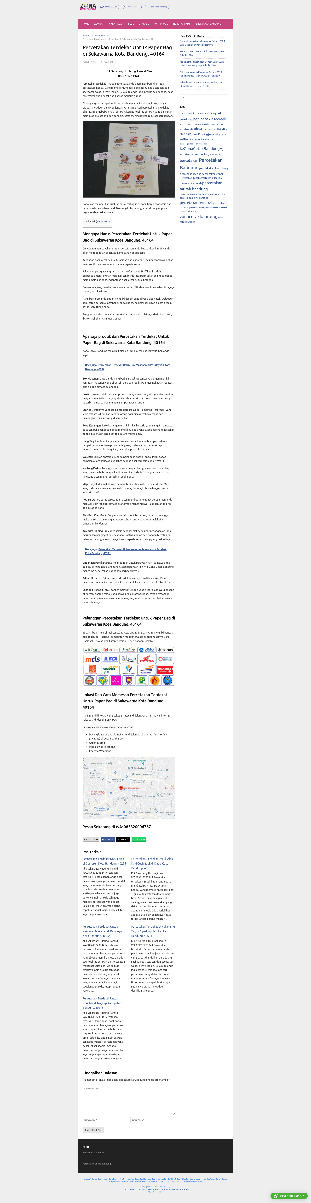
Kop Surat (156, 1179)
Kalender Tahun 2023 (194, 1181)
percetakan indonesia (210, 178)
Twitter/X (124, 839)
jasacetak (218, 119)
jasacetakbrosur (186, 124)
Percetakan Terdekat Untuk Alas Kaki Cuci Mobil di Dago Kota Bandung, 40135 (152, 863)
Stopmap (147, 1179)
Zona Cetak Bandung (162, 1187)
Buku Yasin (171, 1181)
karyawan (199, 144)
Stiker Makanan (141, 1181)
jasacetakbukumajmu (201, 124)
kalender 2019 (208, 139)
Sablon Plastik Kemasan (156, 1181)
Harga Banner (114, 1181)
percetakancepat (190, 173)
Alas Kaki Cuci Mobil (168, 1179)
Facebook (108, 839)
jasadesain (197, 128)
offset (187, 154)
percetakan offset (217, 194)
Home (86, 24)
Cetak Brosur (103, 1179)
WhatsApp (140, 839)
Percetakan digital (189, 178)
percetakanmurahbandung (193, 194)
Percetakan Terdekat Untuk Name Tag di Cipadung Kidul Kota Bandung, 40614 (153, 931)
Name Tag (130, 1179)
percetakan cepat (212, 173)
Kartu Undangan (196, 1179)
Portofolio (161, 24)
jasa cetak (201, 119)
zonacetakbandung (198, 216)
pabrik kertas (215, 154)
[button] (289, 1196)
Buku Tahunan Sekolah (117, 1179)
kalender (195, 139)
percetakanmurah (191, 183)
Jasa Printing (200, 134)
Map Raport (180, 1181)
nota (181, 154)
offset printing (200, 154)
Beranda (87, 35)
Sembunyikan (103, 221)
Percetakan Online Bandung (97, 1163)
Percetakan (100, 35)
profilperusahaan (211, 208)
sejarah (187, 211)
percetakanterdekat (196, 203)
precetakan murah (196, 208)
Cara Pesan (116, 24)
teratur (193, 211)
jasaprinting (214, 134)
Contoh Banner (221, 1179)
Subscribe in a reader (93, 1152)
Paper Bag (139, 1179)
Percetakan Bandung (208, 24)
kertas (205, 144)
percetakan (189, 160)
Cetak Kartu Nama (127, 1181)
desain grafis (203, 113)
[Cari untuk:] (204, 97)
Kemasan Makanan (90, 1179)
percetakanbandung (213, 168)
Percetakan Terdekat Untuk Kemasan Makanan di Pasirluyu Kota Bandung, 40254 (102, 931)
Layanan (99, 24)
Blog (131, 24)
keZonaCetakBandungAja (203, 148)
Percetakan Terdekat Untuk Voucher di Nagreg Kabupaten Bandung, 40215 (102, 1003)
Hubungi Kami (181, 24)
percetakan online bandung (194, 197)
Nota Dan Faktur (209, 1179)
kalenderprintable (187, 144)
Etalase (144, 24)
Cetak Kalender (182, 1179)
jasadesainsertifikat (213, 129)
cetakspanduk (187, 113)
